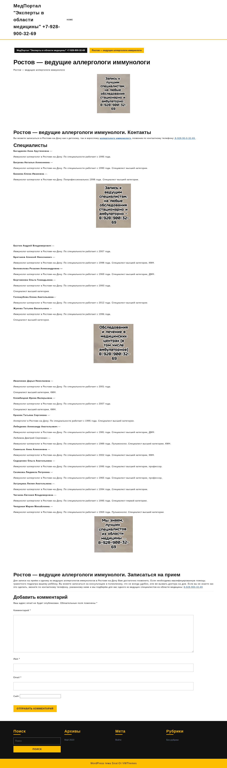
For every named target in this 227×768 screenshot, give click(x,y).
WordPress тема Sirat (104, 763)
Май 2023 (69, 740)
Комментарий (22, 610)
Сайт (16, 696)
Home (70, 20)
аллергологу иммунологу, (116, 138)
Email (17, 677)
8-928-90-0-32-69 (185, 138)
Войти (118, 740)
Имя (16, 659)
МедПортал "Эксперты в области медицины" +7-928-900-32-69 (51, 50)
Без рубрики (172, 740)
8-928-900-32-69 (193, 587)
